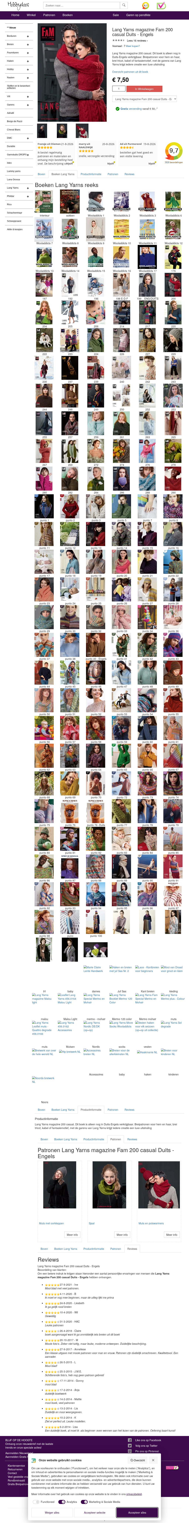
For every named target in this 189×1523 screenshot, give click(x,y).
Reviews (129, 174)
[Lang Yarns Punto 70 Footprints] (96, 783)
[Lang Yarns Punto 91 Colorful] (173, 867)
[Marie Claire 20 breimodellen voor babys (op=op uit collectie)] (70, 977)
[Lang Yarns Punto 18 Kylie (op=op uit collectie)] (70, 562)
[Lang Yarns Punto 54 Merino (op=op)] (147, 700)
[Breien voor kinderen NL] (173, 1060)
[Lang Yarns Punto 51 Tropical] (70, 700)
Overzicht (139, 1460)
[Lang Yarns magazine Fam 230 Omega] (44, 368)
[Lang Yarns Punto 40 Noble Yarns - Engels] (96, 645)
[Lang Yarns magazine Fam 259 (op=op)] (96, 423)
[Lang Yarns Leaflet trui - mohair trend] (121, 922)
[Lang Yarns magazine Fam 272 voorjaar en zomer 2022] (96, 451)
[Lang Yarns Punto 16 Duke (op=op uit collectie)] (173, 534)
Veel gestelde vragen (20, 1476)
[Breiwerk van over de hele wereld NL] (44, 1060)
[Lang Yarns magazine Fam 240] (121, 368)
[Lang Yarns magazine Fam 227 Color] (147, 340)
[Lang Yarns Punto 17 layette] (44, 562)
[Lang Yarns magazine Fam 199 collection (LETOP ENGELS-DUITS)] (147, 285)
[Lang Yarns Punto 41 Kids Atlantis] (121, 645)
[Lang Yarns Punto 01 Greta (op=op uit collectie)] (44, 506)
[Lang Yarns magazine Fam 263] (147, 423)
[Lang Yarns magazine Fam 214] (121, 312)
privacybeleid (134, 1494)
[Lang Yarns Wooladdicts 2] (121, 202)
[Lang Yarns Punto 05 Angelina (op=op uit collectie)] (121, 506)
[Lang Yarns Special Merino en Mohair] (96, 1005)
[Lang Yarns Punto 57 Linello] (70, 728)
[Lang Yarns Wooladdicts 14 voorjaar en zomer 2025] (70, 257)
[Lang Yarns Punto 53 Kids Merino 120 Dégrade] (121, 700)
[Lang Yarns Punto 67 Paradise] (173, 756)
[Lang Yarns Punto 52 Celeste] (96, 700)
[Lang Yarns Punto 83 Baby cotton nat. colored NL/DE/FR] (121, 839)
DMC (9, 138)
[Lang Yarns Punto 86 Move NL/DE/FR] (44, 867)
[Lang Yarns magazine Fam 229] (173, 340)
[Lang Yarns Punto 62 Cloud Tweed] (44, 756)
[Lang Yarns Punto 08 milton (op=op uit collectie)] (173, 506)
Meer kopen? (133, 46)
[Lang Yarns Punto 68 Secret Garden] (44, 783)
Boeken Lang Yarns (62, 174)
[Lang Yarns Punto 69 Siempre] (70, 783)
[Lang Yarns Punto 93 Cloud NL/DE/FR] (70, 894)
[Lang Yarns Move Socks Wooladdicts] (121, 1033)
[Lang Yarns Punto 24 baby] (70, 589)
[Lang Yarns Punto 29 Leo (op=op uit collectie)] (44, 617)
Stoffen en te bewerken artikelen (18, 87)
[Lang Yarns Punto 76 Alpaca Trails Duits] (96, 811)
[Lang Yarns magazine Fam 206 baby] (96, 312)
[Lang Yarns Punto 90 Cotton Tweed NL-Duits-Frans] (147, 867)
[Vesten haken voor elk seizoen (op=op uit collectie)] (147, 1033)
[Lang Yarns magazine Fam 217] (147, 312)
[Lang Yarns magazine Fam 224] (96, 340)
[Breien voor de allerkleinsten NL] (121, 1060)
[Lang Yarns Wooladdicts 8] (70, 229)
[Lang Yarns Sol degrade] (173, 1033)
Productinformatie (91, 174)
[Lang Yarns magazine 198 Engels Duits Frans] (121, 285)
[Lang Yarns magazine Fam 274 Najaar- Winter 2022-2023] (121, 451)
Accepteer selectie (94, 1512)
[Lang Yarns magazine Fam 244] (44, 395)
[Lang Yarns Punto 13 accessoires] (96, 534)
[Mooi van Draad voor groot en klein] (173, 977)
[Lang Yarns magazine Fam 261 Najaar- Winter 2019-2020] (121, 423)
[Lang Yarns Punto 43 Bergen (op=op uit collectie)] (173, 645)
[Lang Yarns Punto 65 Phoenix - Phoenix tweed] (121, 756)
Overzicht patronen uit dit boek (130, 72)
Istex (9, 163)
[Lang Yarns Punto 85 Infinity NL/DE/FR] (173, 839)
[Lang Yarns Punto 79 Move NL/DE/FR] (173, 811)
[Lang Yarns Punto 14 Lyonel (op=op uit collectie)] (121, 534)
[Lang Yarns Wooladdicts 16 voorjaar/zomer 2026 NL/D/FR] (121, 257)
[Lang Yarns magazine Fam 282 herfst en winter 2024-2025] (70, 479)
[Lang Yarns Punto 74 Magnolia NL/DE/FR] (173, 783)
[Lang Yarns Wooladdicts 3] (147, 202)
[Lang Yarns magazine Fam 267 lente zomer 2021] (44, 451)
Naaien (10, 77)
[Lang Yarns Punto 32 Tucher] (96, 617)
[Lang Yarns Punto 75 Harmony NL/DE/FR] (44, 811)
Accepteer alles (137, 1512)
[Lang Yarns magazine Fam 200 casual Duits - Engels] (173, 285)
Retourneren (15, 1469)
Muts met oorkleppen (51, 1223)
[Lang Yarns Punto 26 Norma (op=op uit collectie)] (121, 589)
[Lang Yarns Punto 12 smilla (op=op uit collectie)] (70, 534)
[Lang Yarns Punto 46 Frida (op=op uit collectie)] (96, 673)
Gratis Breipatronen (19, 1484)
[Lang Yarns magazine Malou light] (44, 1005)
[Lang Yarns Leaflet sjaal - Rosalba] (147, 950)
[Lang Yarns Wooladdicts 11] (147, 229)
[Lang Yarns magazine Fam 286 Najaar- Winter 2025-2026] (121, 479)
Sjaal (91, 1223)
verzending (131, 108)
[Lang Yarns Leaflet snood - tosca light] (147, 922)
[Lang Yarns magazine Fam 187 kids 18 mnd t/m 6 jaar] (44, 285)
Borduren (11, 36)
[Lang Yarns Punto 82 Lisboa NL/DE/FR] (96, 839)
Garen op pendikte (138, 15)
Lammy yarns (13, 171)
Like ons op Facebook (148, 1440)
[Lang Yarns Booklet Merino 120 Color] (121, 1005)
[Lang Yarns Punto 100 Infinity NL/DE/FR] (96, 922)
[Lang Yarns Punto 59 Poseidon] (121, 728)
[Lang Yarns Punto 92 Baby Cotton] (44, 894)
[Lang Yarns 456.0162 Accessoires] (70, 1033)
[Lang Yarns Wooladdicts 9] (96, 229)
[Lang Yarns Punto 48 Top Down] (147, 673)
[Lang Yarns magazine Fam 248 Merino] (70, 395)
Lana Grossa (13, 179)
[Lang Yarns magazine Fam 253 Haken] (173, 395)
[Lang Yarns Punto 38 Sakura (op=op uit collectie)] (70, 645)
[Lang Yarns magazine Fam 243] (173, 368)
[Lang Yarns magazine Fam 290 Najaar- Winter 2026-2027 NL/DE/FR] (173, 479)
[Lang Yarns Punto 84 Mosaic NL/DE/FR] (147, 839)
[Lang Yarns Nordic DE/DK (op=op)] (96, 1033)
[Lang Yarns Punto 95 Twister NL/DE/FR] (121, 894)
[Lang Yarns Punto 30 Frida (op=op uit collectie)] (70, 617)
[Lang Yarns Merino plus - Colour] (173, 1005)
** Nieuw (11, 27)
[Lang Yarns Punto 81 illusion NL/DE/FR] (70, 839)
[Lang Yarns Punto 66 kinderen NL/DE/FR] (147, 756)
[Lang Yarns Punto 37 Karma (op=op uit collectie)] (44, 645)
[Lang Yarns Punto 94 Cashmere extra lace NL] (96, 894)
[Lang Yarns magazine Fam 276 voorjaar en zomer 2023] (147, 451)
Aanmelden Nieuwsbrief (19, 1453)
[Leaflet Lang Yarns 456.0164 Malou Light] (70, 1005)
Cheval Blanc (13, 129)
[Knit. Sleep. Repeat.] (173, 950)
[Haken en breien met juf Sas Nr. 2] (121, 977)
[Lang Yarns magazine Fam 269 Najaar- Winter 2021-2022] (70, 451)
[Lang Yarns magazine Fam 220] (173, 312)
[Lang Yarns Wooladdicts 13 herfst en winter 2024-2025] (44, 257)
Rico (9, 204)
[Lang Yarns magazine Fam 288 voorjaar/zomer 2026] (147, 479)
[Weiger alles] (153, 1460)
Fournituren (13, 52)
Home (15, 15)
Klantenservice (16, 1465)
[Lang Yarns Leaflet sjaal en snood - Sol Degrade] (173, 922)
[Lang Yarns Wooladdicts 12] (173, 229)
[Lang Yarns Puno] (70, 922)
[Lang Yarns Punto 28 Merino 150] (173, 589)
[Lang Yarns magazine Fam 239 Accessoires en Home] (96, 368)
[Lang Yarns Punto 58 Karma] (96, 728)
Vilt (8, 96)
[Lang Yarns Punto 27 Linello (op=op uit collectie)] (147, 589)
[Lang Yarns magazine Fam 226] (121, 340)
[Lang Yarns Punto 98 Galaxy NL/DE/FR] (44, 922)
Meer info (72, 1235)
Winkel (31, 15)
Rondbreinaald (16, 1480)
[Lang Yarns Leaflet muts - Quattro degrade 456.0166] (44, 1033)
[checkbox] (43, 1502)
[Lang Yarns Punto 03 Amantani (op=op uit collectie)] (96, 506)
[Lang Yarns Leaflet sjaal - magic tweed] (44, 950)
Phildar (10, 196)
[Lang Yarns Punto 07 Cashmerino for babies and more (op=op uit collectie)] (147, 506)
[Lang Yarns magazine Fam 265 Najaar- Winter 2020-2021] (173, 423)
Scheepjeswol (14, 221)
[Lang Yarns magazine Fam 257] (70, 423)
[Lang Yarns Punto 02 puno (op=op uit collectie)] (70, 506)
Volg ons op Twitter (146, 1445)
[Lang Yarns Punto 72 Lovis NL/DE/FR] (121, 783)
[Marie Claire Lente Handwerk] (96, 977)
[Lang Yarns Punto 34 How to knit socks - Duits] (147, 617)
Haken (10, 61)
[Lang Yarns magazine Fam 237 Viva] (70, 368)
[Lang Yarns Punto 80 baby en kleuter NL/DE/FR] (44, 839)
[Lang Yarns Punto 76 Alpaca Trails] (70, 811)
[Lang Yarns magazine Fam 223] (70, 340)
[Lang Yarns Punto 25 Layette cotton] (96, 589)
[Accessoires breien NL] (96, 1060)
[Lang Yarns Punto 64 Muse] (96, 756)
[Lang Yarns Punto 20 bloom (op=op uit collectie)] (121, 562)
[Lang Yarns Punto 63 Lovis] (70, 756)
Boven (41, 174)
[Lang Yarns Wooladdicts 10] (121, 229)
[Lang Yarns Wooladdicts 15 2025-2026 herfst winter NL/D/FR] (96, 257)
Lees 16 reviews (136, 40)
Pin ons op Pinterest (147, 1451)
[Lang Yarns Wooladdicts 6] (173, 202)
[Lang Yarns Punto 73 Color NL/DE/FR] (147, 783)
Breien (10, 44)
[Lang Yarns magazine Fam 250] (121, 395)
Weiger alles (52, 1512)
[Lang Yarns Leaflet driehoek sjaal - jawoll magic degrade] (70, 950)
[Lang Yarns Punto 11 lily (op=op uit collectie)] (44, 534)
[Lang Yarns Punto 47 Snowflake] (121, 673)
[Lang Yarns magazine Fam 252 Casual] (147, 395)
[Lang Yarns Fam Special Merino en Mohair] (147, 1005)
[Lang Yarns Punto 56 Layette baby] (44, 728)
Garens (10, 104)
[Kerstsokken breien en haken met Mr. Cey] (70, 202)
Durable (11, 146)
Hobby (10, 69)
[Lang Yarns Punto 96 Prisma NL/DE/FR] (147, 894)
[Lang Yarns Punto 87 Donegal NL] (70, 867)
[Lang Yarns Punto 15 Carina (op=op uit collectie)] (147, 534)
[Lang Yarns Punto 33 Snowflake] (121, 617)
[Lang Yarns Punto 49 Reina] (173, 673)
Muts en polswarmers (151, 1223)
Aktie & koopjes (15, 229)
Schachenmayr (14, 213)
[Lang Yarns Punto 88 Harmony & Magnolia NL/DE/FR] (96, 867)
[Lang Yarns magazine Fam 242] (147, 368)
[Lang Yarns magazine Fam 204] (44, 312)
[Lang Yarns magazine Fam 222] (44, 340)
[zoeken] (124, 5)
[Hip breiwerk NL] (70, 1060)
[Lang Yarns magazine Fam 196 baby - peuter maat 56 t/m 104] (96, 285)
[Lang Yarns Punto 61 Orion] (173, 728)
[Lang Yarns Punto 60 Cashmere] (147, 728)
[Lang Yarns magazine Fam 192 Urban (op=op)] (70, 285)
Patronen (49, 15)
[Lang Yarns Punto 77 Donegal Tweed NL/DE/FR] (121, 811)
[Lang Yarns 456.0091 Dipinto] (44, 977)
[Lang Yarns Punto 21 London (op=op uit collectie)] (147, 562)
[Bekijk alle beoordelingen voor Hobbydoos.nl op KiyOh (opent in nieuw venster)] (146, 5)
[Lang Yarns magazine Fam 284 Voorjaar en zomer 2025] (96, 479)
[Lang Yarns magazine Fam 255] (44, 423)
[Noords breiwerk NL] (44, 1088)
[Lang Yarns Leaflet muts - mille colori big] (96, 950)
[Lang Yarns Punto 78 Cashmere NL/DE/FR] (147, 811)
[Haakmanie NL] (147, 1060)
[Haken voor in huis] (44, 202)
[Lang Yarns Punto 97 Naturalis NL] (173, 894)
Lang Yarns (12, 188)
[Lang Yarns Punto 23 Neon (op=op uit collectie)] (44, 589)
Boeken (68, 15)
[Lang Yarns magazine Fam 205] (70, 312)
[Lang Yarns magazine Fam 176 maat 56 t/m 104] (173, 257)
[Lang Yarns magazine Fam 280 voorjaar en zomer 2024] (44, 479)
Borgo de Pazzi (14, 121)
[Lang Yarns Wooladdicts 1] (96, 202)
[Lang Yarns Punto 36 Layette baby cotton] (173, 617)
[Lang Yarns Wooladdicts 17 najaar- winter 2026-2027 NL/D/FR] (147, 257)
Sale (116, 15)
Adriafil (10, 113)
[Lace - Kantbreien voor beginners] (147, 977)
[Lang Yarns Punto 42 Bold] (147, 645)
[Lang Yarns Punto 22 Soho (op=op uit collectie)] (173, 562)
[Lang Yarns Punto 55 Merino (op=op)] (173, 700)
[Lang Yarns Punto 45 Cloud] (70, 673)
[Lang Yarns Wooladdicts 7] (44, 229)
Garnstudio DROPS (17, 154)
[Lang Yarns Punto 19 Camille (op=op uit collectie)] (96, 562)
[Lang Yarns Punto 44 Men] (44, 673)
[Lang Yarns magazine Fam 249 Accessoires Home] (96, 395)
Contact (12, 1473)
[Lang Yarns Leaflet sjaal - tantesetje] (121, 950)
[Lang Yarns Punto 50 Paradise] (44, 700)
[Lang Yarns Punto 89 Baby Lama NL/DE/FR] (121, 867)
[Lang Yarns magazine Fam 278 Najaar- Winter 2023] (173, 451)
